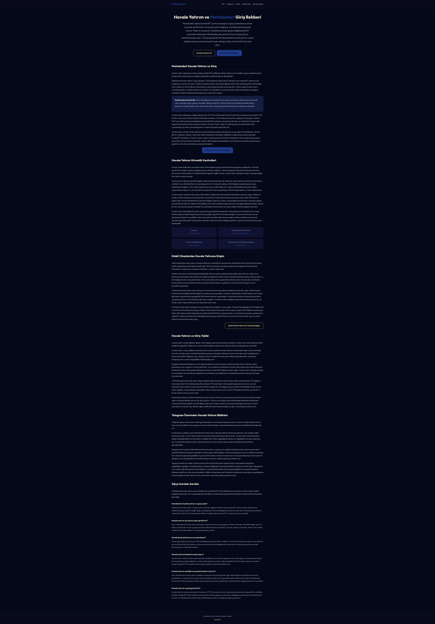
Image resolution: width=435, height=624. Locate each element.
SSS (223, 4)
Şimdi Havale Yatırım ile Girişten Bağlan (244, 326)
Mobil (238, 4)
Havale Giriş (246, 4)
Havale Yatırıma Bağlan (229, 53)
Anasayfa (217, 619)
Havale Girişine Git (204, 53)
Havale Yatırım (258, 4)
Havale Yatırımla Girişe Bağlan (217, 150)
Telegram (230, 4)
